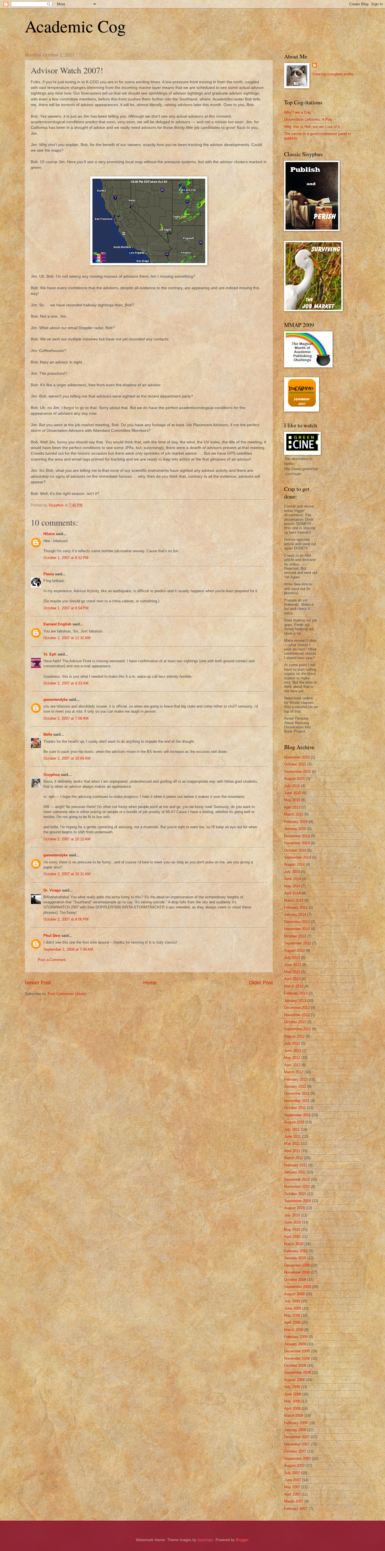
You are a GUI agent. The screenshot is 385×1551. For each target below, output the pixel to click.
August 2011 (294, 1122)
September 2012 (297, 1029)
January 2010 (295, 1258)
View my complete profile (332, 74)
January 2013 (295, 1000)
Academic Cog (75, 26)
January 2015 (295, 829)
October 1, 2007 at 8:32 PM (65, 558)
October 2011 (295, 1108)
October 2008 (295, 1365)
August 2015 (294, 778)
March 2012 (293, 1072)
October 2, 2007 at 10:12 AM (66, 839)
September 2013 (297, 943)
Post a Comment (51, 960)
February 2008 (295, 1423)
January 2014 (295, 914)
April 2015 (292, 807)
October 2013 (295, 936)
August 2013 (294, 950)
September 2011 (297, 1115)
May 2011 (292, 1143)
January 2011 (295, 1172)
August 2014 (294, 864)
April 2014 (292, 893)
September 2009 (297, 1287)
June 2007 (292, 1480)
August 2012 (294, 1036)
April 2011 (292, 1151)
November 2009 (297, 1272)
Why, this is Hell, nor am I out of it (312, 127)
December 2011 (296, 1093)
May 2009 (292, 1315)
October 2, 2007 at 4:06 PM (65, 919)
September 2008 (297, 1372)
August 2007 (294, 1466)
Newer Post (38, 983)
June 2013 (292, 965)
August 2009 (294, 1294)
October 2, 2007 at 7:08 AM (65, 718)
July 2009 (292, 1301)
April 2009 (292, 1322)
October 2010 (295, 1194)
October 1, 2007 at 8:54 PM (65, 608)
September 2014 (297, 857)
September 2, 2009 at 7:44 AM (68, 949)
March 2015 (293, 814)
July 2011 (292, 1129)
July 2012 (292, 1043)
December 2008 (297, 1351)
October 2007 (295, 1451)
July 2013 (292, 957)
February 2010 (295, 1251)
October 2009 (295, 1280)
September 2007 (297, 1458)
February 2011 (295, 1165)
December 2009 (297, 1265)
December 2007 (297, 1437)
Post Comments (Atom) (67, 994)
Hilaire (49, 534)
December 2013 (297, 922)
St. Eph (49, 654)
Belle (47, 734)
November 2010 (297, 1186)
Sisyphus (51, 775)
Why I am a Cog (297, 112)
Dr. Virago (52, 890)
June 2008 (292, 1394)
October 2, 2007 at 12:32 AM (66, 638)
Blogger (242, 1540)
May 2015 (292, 800)
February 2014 (295, 907)
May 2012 (292, 1058)
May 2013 (292, 972)
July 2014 (292, 872)
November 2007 (297, 1444)
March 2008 (293, 1415)
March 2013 (293, 986)
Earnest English (57, 624)
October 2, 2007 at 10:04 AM (66, 758)
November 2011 (296, 1101)
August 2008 (294, 1380)
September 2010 (297, 1201)
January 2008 (295, 1430)
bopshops (205, 1540)
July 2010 (292, 1215)
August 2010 (294, 1208)
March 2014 (293, 900)
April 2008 (292, 1408)
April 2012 (292, 1065)
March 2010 (293, 1244)
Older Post (261, 983)
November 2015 (297, 757)
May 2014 (292, 886)
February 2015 (295, 822)
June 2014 (292, 879)
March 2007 (293, 1501)
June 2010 (292, 1222)
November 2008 (297, 1358)
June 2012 (292, 1051)
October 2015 (295, 764)
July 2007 (292, 1473)
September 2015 (297, 771)
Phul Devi (51, 935)
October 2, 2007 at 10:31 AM (66, 874)
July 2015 (292, 786)
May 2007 (292, 1487)
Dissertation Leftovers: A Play (308, 119)
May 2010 (292, 1229)
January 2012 (295, 1086)
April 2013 (292, 979)
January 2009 (295, 1344)
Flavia (48, 574)
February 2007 (295, 1509)
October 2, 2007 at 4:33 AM (65, 683)
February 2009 (295, 1337)
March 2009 (293, 1330)
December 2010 (297, 1179)
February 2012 (295, 1079)
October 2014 (295, 850)
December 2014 (297, 836)
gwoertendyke (55, 699)
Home (150, 983)
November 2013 (297, 929)
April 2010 (292, 1236)
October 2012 (295, 1022)
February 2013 (295, 993)
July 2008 (292, 1387)
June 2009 (292, 1308)
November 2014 (297, 843)
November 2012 (297, 1015)
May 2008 (292, 1401)
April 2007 (292, 1494)
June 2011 (292, 1136)
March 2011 (293, 1158)
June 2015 (292, 793)
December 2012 (297, 1007)
